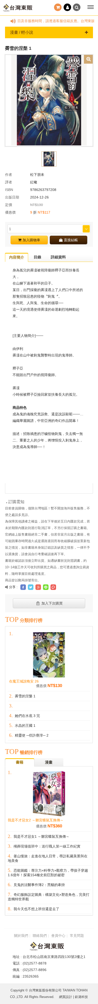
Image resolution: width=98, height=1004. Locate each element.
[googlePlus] (38, 587)
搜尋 (76, 7)
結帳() (58, 8)
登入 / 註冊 (67, 8)
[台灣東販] (18, 8)
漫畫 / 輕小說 (21, 32)
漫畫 (49, 762)
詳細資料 (58, 257)
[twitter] (30, 587)
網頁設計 (65, 997)
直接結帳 (71, 240)
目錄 (37, 257)
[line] (45, 587)
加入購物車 (31, 240)
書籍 (19, 762)
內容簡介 (16, 257)
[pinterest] (53, 587)
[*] (49, 100)
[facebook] (23, 587)
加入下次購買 (52, 603)
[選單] (90, 7)
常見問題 (77, 936)
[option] (49, 100)
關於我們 (21, 936)
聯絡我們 (40, 936)
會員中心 (58, 936)
